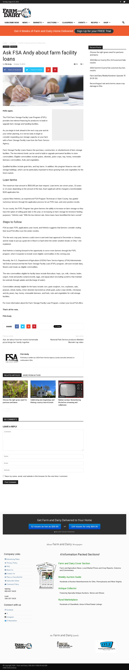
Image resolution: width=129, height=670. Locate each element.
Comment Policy (12, 584)
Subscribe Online (12, 581)
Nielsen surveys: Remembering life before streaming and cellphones (69, 402)
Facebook (9, 610)
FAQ (8, 566)
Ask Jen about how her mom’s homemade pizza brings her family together (20, 341)
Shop (106, 22)
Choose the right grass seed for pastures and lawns (106, 53)
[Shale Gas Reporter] (64, 648)
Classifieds (67, 22)
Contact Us (10, 574)
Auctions (52, 22)
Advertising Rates (13, 559)
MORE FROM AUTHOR (32, 375)
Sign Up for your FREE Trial (94, 31)
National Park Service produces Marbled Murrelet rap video (66, 341)
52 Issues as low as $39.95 (44, 526)
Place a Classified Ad (14, 577)
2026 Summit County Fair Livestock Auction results (107, 69)
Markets (37, 22)
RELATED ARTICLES (12, 375)
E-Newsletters (11, 621)
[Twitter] (124, 1)
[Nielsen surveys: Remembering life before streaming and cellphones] (70, 389)
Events (81, 22)
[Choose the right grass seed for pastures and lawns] (15, 389)
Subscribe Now (12, 22)
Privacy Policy (11, 563)
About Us (9, 570)
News (25, 22)
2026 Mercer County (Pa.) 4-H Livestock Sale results (108, 61)
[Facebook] (120, 1)
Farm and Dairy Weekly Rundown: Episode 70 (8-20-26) (107, 77)
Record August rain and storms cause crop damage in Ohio (107, 84)
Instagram (10, 617)
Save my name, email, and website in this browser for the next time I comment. (36, 476)
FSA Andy (14, 46)
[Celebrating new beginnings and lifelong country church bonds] (43, 389)
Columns (6, 46)
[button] (123, 23)
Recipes (94, 22)
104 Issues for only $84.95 (84, 526)
